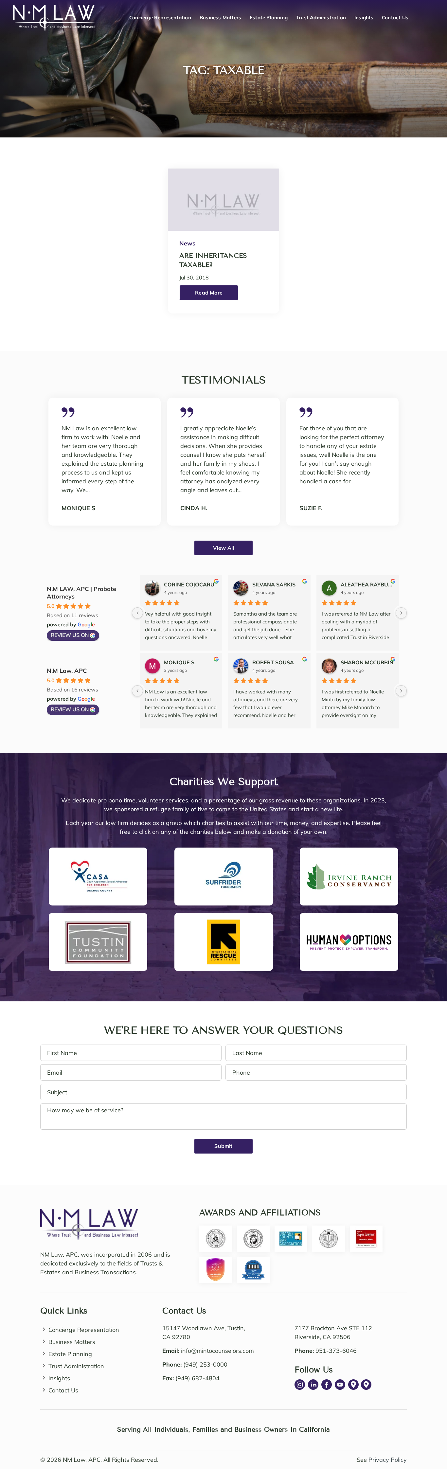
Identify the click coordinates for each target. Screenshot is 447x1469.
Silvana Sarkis (273, 584)
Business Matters (220, 17)
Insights (364, 17)
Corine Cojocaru (189, 584)
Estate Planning (269, 17)
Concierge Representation (160, 17)
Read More (209, 292)
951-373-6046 (336, 1350)
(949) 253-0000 (205, 1364)
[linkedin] (313, 1384)
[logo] (89, 1213)
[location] (353, 1384)
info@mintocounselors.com (217, 1350)
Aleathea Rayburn (367, 584)
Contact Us (395, 17)
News (187, 243)
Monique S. (180, 662)
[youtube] (340, 1384)
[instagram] (300, 1384)
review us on (70, 635)
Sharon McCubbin (367, 662)
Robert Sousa (273, 662)
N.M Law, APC (67, 670)
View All (223, 548)
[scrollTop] (429, 1433)
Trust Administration (321, 17)
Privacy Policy (387, 1459)
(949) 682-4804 (197, 1378)
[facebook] (326, 1384)
